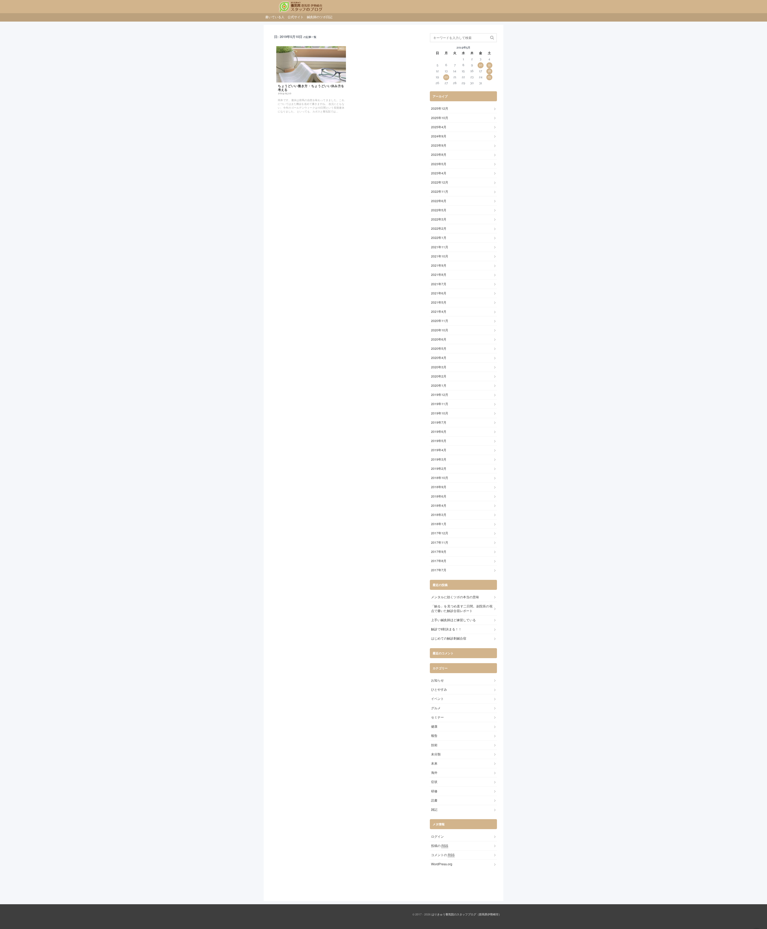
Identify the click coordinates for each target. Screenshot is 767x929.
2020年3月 (438, 367)
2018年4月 (438, 505)
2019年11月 (439, 404)
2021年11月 (439, 247)
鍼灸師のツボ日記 (319, 17)
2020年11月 (439, 321)
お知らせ (437, 680)
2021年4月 (438, 311)
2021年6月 (438, 293)
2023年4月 (438, 173)
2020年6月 (438, 339)
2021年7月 (438, 284)
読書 (434, 800)
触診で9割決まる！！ (446, 629)
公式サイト (296, 17)
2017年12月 (439, 533)
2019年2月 (438, 468)
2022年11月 (439, 191)
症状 (434, 782)
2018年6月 (438, 496)
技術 (434, 745)
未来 (434, 763)
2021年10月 (439, 256)
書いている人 (274, 17)
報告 (434, 735)
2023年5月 (438, 164)
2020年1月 (438, 385)
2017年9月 (438, 551)
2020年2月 (438, 376)
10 (480, 65)
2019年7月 (438, 422)
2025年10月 (439, 118)
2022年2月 (438, 228)
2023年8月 (438, 154)
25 (489, 77)
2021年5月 (438, 302)
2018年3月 (438, 515)
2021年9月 (438, 265)
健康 (434, 726)
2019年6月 (438, 431)
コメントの (443, 855)
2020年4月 (438, 358)
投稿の (439, 846)
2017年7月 (438, 570)
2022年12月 (439, 182)
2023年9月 (438, 145)
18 (489, 71)
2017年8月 (438, 561)
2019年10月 (439, 413)
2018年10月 (439, 478)
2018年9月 (438, 487)
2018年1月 (438, 524)
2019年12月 (439, 394)
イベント (437, 699)
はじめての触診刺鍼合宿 (448, 638)
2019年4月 (438, 450)
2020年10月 (439, 330)
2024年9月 (438, 136)
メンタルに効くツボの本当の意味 (455, 597)
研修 (434, 791)
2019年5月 (438, 441)
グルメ (436, 708)
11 (489, 65)
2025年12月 (439, 108)
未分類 (436, 754)
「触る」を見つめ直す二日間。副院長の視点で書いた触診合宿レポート (462, 608)
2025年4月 (438, 127)
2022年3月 (438, 219)
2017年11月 (439, 542)
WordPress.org (441, 864)
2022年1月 (438, 237)
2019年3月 (438, 459)
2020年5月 (438, 348)
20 (446, 77)
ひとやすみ (439, 689)
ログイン (437, 836)
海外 (434, 772)
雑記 (434, 809)
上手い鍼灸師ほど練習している (453, 620)
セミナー (437, 717)
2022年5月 (438, 210)
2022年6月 (438, 201)
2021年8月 (438, 274)
